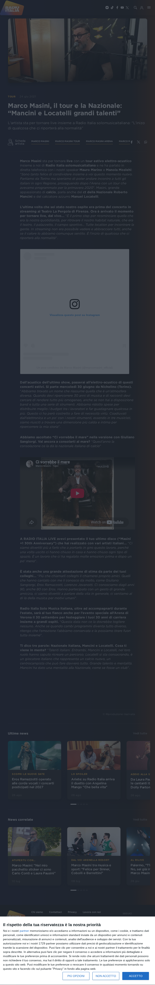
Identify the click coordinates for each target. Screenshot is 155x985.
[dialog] (77, 951)
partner (24, 930)
